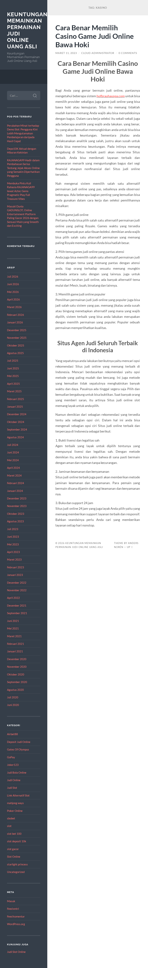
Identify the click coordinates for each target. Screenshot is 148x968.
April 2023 (13, 552)
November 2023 (17, 506)
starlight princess (17, 864)
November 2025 (17, 337)
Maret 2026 (14, 307)
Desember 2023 (16, 498)
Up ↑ (130, 547)
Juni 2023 (13, 536)
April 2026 (13, 299)
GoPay (11, 757)
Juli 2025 (12, 360)
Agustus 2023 (15, 521)
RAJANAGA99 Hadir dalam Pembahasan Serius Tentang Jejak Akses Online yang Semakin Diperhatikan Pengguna (23, 168)
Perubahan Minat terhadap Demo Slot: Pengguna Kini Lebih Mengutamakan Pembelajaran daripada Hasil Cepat (23, 133)
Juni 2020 (13, 704)
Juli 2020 (12, 697)
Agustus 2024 (15, 437)
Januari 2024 (15, 490)
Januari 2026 (15, 322)
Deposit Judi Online (18, 741)
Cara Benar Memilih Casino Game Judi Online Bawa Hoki (94, 36)
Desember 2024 (16, 414)
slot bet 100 (14, 833)
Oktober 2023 (15, 513)
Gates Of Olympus (18, 749)
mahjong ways (15, 803)
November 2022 (17, 590)
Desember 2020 (16, 659)
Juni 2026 (13, 284)
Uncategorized (16, 871)
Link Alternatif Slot (18, 795)
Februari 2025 (15, 399)
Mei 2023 (13, 544)
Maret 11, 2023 (66, 53)
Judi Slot (12, 787)
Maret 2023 (14, 559)
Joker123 (13, 764)
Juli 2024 (12, 444)
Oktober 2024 (15, 421)
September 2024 (17, 429)
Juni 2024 (13, 452)
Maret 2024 (14, 475)
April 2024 (13, 467)
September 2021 (17, 613)
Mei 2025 (13, 375)
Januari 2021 (15, 651)
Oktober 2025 (15, 345)
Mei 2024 (13, 460)
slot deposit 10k (16, 841)
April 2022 (13, 597)
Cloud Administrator (97, 53)
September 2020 (17, 682)
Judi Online (13, 780)
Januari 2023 (15, 574)
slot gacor (13, 849)
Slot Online (13, 856)
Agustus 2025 (15, 353)
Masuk (11, 901)
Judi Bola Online (16, 772)
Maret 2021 (14, 636)
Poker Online (15, 810)
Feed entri (13, 908)
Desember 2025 (16, 330)
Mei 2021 (13, 628)
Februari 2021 (15, 643)
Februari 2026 (15, 314)
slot (9, 825)
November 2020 (17, 666)
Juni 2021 (13, 620)
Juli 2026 (12, 276)
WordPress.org (16, 924)
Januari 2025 (15, 406)
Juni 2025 (13, 368)
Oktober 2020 (15, 674)
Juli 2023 (12, 529)
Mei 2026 (13, 291)
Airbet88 (12, 734)
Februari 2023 (15, 567)
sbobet (11, 818)
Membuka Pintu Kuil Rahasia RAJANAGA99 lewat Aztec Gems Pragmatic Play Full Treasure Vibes (21, 191)
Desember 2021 (16, 605)
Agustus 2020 (15, 689)
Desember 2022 (16, 582)
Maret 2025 (14, 391)
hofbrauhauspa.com (111, 96)
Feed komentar (16, 916)
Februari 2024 (15, 483)
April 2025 (13, 383)
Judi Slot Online (16, 951)
